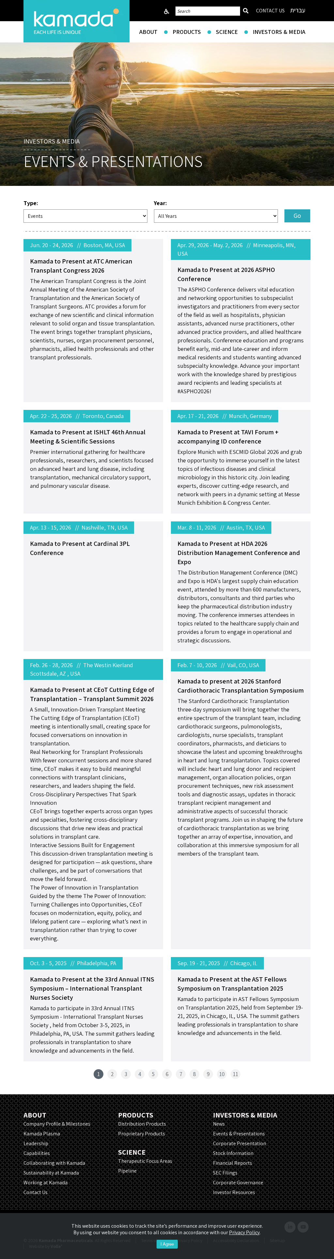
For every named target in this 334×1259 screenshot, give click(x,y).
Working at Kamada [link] (45, 1182)
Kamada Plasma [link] (41, 1133)
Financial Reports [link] (232, 1163)
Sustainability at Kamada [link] (51, 1172)
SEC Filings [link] (225, 1172)
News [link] (219, 1123)
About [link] (148, 32)
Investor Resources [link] (234, 1192)
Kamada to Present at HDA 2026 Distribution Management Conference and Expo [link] (238, 552)
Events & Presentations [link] (239, 1133)
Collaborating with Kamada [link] (54, 1163)
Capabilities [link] (36, 1153)
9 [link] (208, 1074)
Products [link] (187, 32)
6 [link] (167, 1074)
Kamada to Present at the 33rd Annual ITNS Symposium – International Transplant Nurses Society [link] (92, 988)
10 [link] (222, 1074)
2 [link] (112, 1074)
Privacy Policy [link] (244, 1232)
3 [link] (126, 1074)
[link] (76, 21)
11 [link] (235, 1074)
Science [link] (227, 32)
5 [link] (153, 1074)
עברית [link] (297, 10)
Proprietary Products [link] (141, 1133)
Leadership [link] (35, 1143)
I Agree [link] (167, 1244)
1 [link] (98, 1074)
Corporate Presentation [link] (239, 1143)
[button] (297, 215)
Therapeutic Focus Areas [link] (145, 1161)
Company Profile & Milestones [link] (56, 1123)
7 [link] (180, 1074)
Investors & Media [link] (279, 32)
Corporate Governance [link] (238, 1182)
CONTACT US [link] (270, 10)
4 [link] (139, 1074)
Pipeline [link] (127, 1170)
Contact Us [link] (35, 1192)
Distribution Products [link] (142, 1123)
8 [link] (194, 1074)
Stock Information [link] (233, 1153)
